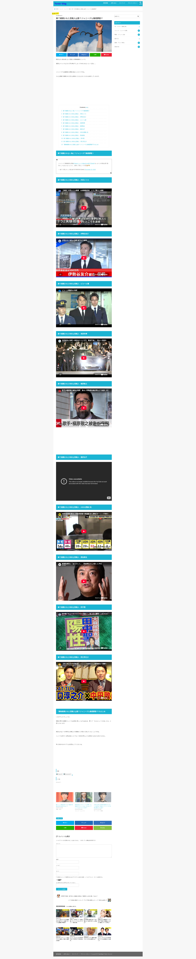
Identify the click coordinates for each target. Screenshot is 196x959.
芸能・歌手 (60, 818)
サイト (57, 871)
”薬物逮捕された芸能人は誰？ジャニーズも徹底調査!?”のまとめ (79, 144)
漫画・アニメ (119, 42)
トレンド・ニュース (121, 30)
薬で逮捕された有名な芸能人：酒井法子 (73, 129)
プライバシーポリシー (132, 3)
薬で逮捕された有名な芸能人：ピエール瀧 (73, 120)
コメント (58, 843)
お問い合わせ (113, 3)
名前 (57, 859)
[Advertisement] (84, 90)
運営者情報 (105, 3)
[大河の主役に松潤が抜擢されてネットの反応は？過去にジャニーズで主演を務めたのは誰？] (102, 797)
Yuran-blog (60, 3)
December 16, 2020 (90, 169)
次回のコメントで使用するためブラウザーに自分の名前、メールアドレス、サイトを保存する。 (80, 877)
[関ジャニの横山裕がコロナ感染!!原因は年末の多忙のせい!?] (64, 797)
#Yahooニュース (77, 163)
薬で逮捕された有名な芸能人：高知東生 (73, 135)
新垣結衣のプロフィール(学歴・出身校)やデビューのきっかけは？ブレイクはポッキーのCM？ (83, 806)
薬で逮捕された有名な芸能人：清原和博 (73, 123)
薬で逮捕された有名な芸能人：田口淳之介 (74, 141)
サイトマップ (122, 3)
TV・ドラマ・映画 (120, 26)
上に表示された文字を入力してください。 (66, 882)
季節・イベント (120, 34)
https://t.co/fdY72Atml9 (88, 163)
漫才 (117, 38)
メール (58, 865)
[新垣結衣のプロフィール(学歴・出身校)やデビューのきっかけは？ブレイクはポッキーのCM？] (83, 797)
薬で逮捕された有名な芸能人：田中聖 (72, 138)
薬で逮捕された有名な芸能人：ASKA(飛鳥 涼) (74, 132)
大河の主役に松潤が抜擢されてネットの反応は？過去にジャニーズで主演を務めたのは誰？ (102, 806)
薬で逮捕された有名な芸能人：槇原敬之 (73, 126)
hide (87, 107)
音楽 (117, 46)
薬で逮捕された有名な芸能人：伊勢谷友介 (73, 117)
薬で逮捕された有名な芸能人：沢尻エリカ (73, 113)
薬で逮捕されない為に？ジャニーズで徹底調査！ (75, 110)
